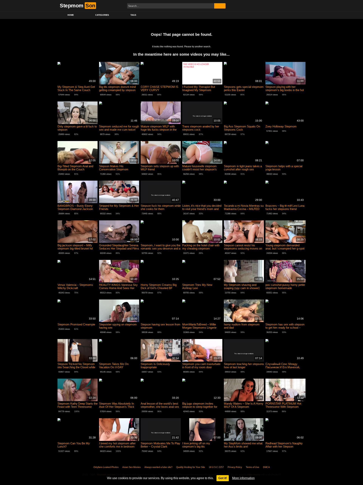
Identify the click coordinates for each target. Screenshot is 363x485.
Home (70, 15)
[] (220, 6)
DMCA (266, 467)
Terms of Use (252, 467)
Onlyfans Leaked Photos (106, 467)
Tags (133, 15)
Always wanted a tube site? (158, 467)
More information (243, 478)
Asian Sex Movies (131, 467)
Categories (102, 15)
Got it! (222, 478)
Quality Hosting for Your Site (190, 467)
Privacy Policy (235, 467)
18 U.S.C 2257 (216, 467)
